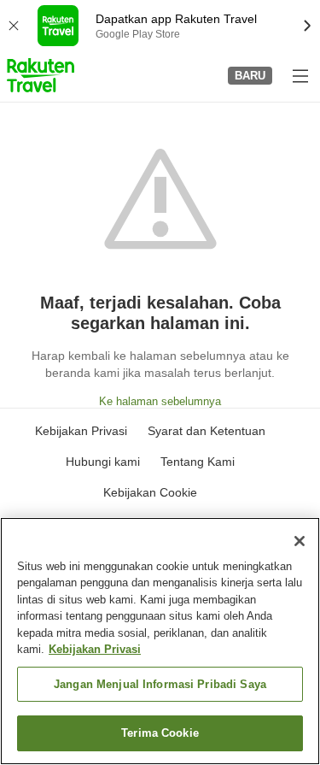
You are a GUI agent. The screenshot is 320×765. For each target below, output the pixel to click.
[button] (40, 75)
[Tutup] (299, 541)
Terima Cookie (160, 733)
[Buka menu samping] (299, 75)
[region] (160, 641)
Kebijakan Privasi (95, 649)
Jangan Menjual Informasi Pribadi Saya (160, 684)
